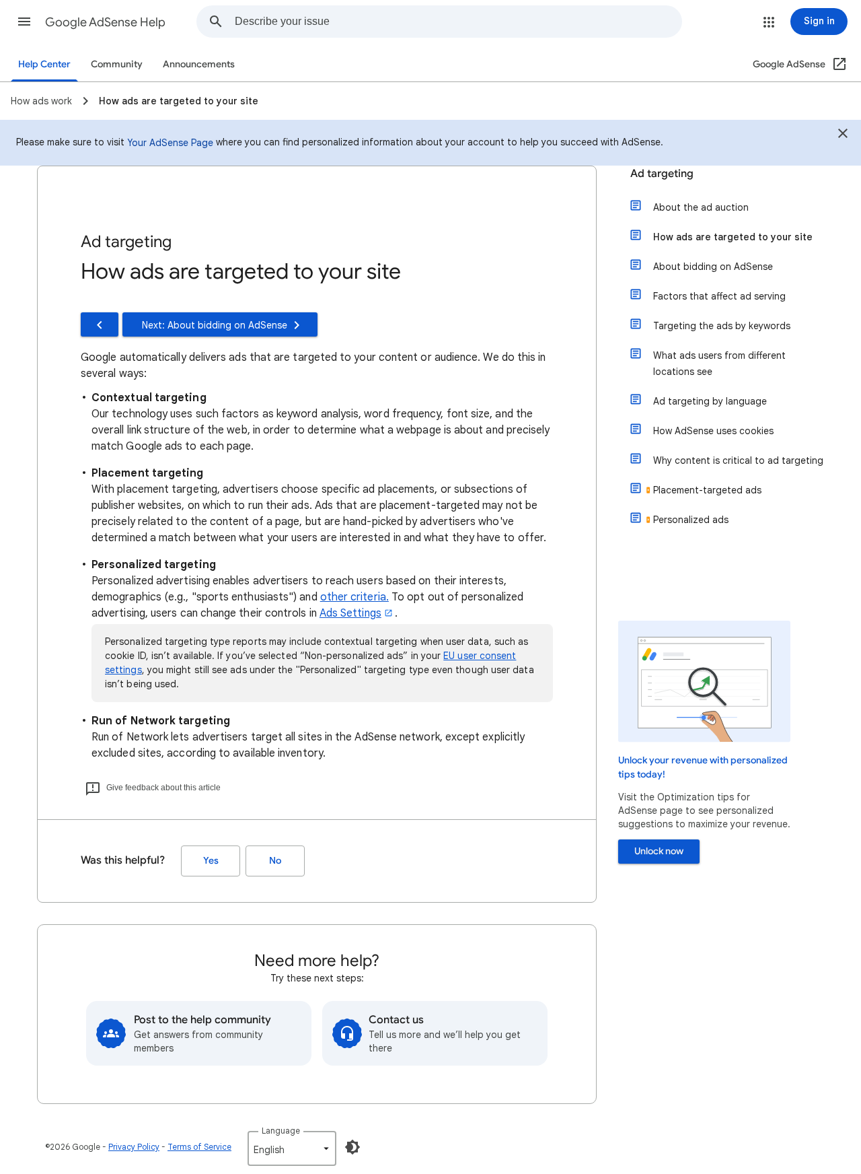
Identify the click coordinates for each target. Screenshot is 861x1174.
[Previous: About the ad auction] (99, 324)
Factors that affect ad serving (719, 296)
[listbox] (292, 1148)
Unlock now (658, 851)
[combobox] (458, 21)
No (275, 860)
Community (117, 64)
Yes (211, 860)
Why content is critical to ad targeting (738, 460)
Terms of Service (199, 1147)
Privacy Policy (133, 1147)
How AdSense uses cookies (713, 431)
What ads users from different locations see (719, 363)
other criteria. (354, 597)
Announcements (199, 64)
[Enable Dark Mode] (352, 1147)
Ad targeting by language (710, 401)
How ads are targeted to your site (733, 237)
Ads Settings (350, 613)
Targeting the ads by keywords (721, 326)
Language (281, 1131)
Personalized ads (690, 520)
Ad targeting (662, 173)
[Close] (843, 135)
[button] (24, 21)
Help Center (44, 64)
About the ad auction (701, 207)
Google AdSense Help (105, 22)
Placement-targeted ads (707, 490)
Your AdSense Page (170, 143)
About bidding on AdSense (713, 267)
